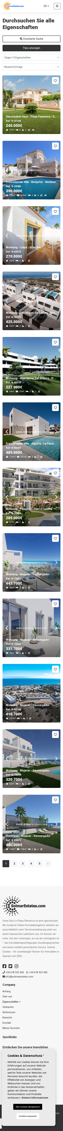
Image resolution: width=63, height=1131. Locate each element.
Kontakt (7, 1022)
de (46, 6)
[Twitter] (10, 966)
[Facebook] (4, 966)
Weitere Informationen (35, 1097)
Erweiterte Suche (33, 38)
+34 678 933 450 (14, 972)
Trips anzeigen (31, 48)
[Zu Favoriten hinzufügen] (55, 80)
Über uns (7, 996)
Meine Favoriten (11, 1028)
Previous (7, 104)
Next (56, 104)
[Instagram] (16, 966)
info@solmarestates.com (19, 976)
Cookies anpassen (28, 1116)
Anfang (7, 991)
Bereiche (7, 1017)
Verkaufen (8, 1007)
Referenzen (9, 1012)
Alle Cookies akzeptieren (28, 1106)
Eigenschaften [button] (11, 1001)
